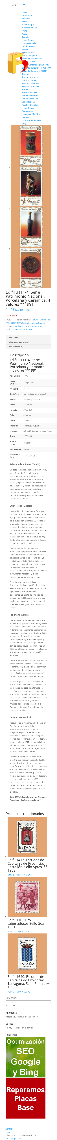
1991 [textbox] (11, 1005)
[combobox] (11, 1005)
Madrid (18, 329)
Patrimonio (27, 329)
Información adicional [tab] (18, 342)
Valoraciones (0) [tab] (15, 346)
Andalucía (19, 326)
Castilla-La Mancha (33, 326)
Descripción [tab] (13, 337)
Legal (8, 1132)
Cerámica (10, 329)
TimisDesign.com (13, 1138)
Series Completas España (33, 323)
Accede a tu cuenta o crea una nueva (22, 1016)
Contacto (10, 1129)
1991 (19, 323)
